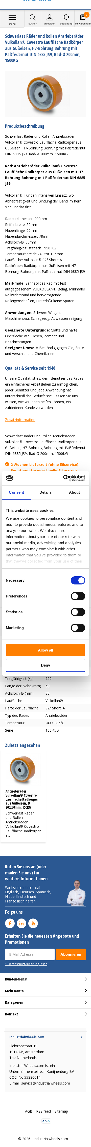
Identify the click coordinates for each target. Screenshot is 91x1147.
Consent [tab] (16, 492)
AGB (28, 1111)
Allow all (45, 650)
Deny (45, 665)
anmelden (49, 23)
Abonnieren (70, 954)
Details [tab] (45, 492)
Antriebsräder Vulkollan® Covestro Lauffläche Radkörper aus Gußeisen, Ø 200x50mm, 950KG (22, 799)
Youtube (33, 923)
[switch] (78, 596)
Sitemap (61, 1111)
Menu (12, 23)
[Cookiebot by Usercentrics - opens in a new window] (64, 478)
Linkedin (21, 923)
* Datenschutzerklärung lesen (26, 964)
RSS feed (43, 1111)
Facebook (10, 923)
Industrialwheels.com (51, 1138)
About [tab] (74, 492)
